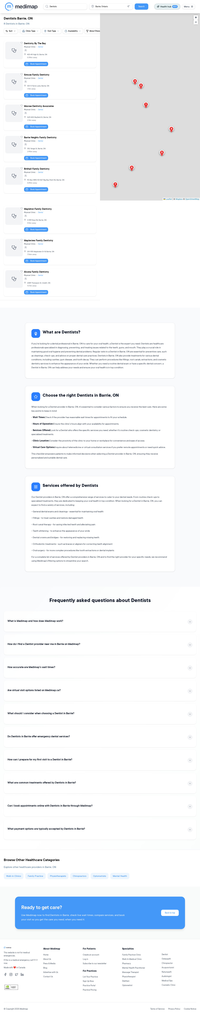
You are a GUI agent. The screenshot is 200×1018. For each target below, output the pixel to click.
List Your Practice (90, 976)
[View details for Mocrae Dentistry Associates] (50, 117)
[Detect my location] (128, 6)
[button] (145, 105)
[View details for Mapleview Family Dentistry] (50, 251)
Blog (45, 968)
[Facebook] (5, 974)
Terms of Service (157, 1009)
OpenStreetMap (192, 199)
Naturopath (167, 972)
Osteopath (166, 958)
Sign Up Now (88, 981)
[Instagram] (10, 974)
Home (45, 954)
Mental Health (120, 875)
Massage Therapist (130, 972)
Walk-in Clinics (13, 875)
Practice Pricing (89, 990)
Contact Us (48, 976)
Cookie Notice (190, 1009)
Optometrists (99, 875)
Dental (40, 47)
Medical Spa (167, 980)
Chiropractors (79, 875)
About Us (47, 959)
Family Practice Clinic (131, 954)
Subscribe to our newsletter (94, 963)
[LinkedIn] (22, 974)
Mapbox (179, 199)
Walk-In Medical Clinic (132, 959)
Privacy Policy (174, 1009)
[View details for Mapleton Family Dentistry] (50, 219)
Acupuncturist (168, 967)
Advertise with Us (50, 972)
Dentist (165, 954)
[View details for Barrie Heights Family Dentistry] (50, 148)
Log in (85, 959)
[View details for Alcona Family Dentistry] (50, 282)
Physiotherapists (58, 875)
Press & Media (49, 963)
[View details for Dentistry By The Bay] (50, 54)
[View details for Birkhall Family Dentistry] (50, 179)
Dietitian (125, 981)
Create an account (91, 954)
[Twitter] (16, 974)
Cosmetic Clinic (168, 985)
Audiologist (166, 976)
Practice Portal (89, 985)
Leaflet (168, 199)
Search (141, 6)
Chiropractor (167, 963)
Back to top (170, 912)
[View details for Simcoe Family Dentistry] (50, 85)
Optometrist (127, 985)
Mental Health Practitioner (133, 968)
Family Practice (35, 875)
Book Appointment (38, 64)
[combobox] (30, 31)
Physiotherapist (128, 976)
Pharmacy (126, 963)
